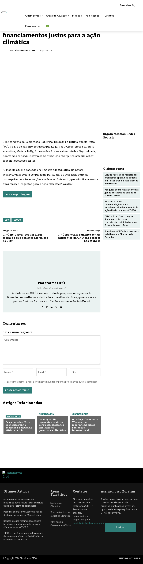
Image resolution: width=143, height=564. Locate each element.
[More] (92, 61)
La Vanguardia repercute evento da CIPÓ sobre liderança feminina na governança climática (52, 425)
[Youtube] (61, 306)
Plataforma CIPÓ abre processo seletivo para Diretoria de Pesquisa (121, 234)
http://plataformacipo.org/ (51, 288)
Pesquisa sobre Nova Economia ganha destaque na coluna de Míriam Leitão (19, 426)
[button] (127, 5)
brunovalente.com (130, 558)
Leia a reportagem (17, 194)
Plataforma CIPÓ (25, 50)
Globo (17, 220)
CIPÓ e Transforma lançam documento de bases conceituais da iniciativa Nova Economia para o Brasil (120, 221)
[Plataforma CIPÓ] (6, 50)
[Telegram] (60, 61)
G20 (7, 220)
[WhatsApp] (36, 61)
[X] (44, 61)
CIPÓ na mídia (13, 416)
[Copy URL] (84, 61)
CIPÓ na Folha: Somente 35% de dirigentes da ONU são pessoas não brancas (79, 238)
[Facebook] (68, 61)
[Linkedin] (52, 61)
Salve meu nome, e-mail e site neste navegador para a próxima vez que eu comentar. (52, 381)
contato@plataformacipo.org (88, 522)
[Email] (76, 61)
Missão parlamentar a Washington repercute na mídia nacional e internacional (85, 425)
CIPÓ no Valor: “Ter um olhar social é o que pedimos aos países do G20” (25, 238)
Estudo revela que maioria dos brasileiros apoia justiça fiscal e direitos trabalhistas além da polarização (121, 179)
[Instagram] (47, 306)
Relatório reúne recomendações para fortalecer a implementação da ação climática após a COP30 (121, 206)
